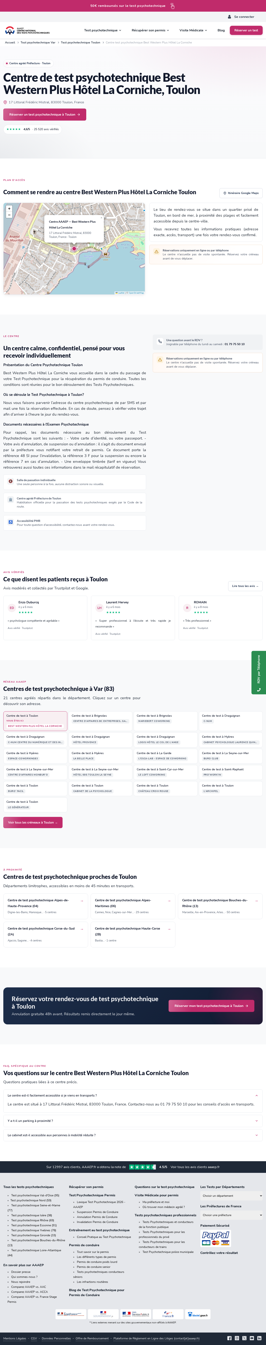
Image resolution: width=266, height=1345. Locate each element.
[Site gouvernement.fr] (103, 1314)
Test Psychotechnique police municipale (168, 1252)
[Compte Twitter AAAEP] (244, 1338)
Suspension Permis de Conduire (97, 1212)
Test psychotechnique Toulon (80, 42)
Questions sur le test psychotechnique (165, 1187)
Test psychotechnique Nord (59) (30, 1200)
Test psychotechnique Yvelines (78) (33, 1230)
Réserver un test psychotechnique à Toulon (42, 114)
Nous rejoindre (20, 1282)
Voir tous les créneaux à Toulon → (33, 822)
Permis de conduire (84, 1245)
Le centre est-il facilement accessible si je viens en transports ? (52, 1095)
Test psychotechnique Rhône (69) (32, 1220)
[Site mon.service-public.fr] (135, 1314)
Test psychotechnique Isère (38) (31, 1215)
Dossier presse (20, 1272)
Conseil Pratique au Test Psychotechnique (104, 1237)
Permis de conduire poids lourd (97, 1262)
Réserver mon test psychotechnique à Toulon (209, 1006)
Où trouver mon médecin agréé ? (164, 1207)
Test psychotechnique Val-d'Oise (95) (35, 1195)
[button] (74, 249)
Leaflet (121, 292)
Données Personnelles (56, 1338)
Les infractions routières (92, 1282)
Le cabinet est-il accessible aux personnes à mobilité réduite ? (52, 1135)
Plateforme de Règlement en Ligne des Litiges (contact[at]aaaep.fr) (156, 1338)
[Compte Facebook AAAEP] (229, 1338)
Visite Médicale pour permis (157, 1195)
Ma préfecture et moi (156, 1202)
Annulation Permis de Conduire (97, 1217)
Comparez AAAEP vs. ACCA (29, 1292)
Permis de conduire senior (93, 1267)
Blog (221, 30)
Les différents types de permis (96, 1257)
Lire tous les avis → (245, 586)
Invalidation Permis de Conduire (97, 1222)
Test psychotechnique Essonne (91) (34, 1225)
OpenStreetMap (136, 292)
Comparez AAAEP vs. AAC (28, 1287)
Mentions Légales (14, 1338)
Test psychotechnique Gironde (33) (33, 1235)
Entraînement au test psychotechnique (99, 1230)
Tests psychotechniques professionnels (165, 1215)
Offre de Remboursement (92, 1338)
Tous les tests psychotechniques (28, 1187)
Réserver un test (246, 30)
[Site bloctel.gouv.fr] (198, 1314)
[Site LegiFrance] (70, 1314)
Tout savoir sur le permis (93, 1252)
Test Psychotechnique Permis (92, 1195)
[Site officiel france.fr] (168, 1314)
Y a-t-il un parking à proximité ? (30, 1121)
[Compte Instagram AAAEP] (237, 1338)
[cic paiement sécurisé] (231, 1238)
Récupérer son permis (86, 1187)
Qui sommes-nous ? (24, 1277)
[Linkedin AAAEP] (259, 1338)
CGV (34, 1338)
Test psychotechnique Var (38, 42)
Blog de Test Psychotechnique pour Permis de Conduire (96, 1292)
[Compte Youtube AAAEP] (252, 1338)
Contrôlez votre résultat (219, 1253)
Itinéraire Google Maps (243, 193)
